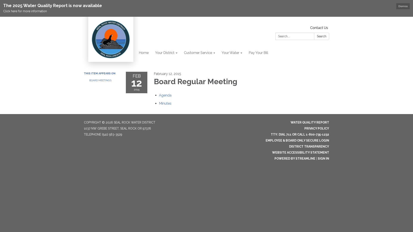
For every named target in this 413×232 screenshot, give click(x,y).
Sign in (323, 158)
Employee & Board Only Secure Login (297, 140)
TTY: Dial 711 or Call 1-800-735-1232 (300, 134)
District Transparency (309, 146)
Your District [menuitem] (164, 53)
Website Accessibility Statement (300, 152)
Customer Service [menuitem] (198, 53)
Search (321, 36)
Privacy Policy (316, 128)
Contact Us (319, 28)
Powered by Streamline (294, 158)
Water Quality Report (310, 122)
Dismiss (403, 6)
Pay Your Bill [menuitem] (258, 53)
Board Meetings (100, 80)
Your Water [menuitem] (230, 53)
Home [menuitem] (144, 53)
